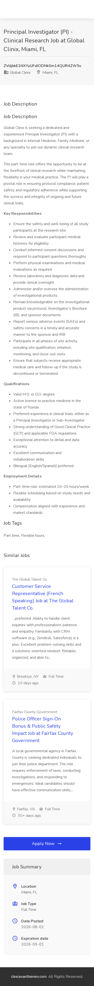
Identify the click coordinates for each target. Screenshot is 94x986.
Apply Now (44, 843)
